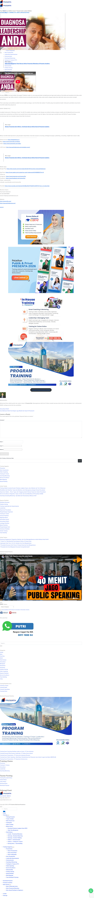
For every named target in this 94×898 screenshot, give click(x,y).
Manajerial (2, 663)
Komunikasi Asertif (4, 519)
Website (1, 449)
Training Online (3, 691)
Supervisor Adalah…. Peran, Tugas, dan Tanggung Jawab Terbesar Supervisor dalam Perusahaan (23, 492)
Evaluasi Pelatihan (4, 515)
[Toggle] (8, 815)
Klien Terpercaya (10, 820)
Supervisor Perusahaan (5, 510)
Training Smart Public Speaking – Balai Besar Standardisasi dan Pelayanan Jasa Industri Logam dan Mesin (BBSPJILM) (28, 757)
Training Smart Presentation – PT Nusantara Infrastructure (13, 759)
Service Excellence (4, 477)
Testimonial (9, 822)
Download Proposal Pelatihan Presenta (41, 390)
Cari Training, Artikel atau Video (7, 458)
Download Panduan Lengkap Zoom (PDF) (17, 828)
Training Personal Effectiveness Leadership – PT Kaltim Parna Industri (16, 753)
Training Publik (3, 687)
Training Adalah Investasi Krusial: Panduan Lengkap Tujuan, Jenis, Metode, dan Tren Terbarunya (22, 488)
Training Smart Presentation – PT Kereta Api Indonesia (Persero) (15, 755)
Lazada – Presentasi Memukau (15, 834)
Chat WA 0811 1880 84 (5, 796)
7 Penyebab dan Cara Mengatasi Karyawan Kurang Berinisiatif (15, 547)
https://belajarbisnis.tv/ (14, 139)
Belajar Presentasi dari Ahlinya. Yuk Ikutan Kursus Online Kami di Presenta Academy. (27, 126)
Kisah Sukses (3, 660)
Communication (8, 56)
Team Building (3, 532)
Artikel (1, 652)
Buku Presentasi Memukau (12, 888)
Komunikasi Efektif (4, 408)
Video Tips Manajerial (13, 830)
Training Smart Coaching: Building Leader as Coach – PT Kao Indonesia (16, 751)
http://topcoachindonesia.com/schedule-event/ (18, 147)
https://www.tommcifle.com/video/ (12, 143)
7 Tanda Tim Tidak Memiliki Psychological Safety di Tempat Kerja (15, 541)
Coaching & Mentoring (10, 58)
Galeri (1, 658)
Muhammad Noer (25, 12)
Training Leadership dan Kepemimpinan (9, 506)
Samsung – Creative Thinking (15, 837)
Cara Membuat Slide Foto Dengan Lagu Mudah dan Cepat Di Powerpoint (17, 410)
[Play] (1, 602)
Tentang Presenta (10, 817)
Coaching (2, 656)
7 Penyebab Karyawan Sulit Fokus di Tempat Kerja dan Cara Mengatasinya (18, 545)
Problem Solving (8, 67)
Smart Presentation (12, 850)
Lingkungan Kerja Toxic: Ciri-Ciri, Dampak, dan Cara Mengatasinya (15, 543)
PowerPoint (2, 665)
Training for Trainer (4, 473)
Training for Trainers (5, 765)
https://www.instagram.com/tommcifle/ (16, 176)
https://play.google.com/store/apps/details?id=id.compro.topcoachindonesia (26, 168)
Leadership (2, 508)
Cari (80, 460)
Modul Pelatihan (4, 525)
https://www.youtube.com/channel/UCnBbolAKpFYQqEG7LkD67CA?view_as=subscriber (27, 186)
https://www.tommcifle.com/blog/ (11, 141)
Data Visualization (9, 52)
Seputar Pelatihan (4, 673)
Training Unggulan (7, 846)
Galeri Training (9, 824)
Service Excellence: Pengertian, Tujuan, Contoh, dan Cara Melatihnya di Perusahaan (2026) (21, 493)
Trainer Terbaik (10, 818)
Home (4, 813)
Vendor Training (3, 530)
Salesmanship (9, 869)
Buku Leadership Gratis (12, 886)
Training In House (4, 685)
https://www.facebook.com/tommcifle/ (15, 178)
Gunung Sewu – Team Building (15, 843)
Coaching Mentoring (5, 475)
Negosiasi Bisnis (4, 517)
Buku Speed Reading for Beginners (14, 890)
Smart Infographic (10, 50)
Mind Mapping (8, 71)
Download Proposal (4, 785)
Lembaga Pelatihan (4, 523)
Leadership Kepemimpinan (11, 54)
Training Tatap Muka (5, 689)
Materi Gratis (9, 826)
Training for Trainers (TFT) (12, 864)
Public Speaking (4, 472)
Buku (1, 654)
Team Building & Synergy (12, 877)
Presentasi (2, 468)
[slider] (15, 609)
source (2, 207)
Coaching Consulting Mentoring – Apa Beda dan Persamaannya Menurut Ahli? (18, 495)
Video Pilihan (3, 781)
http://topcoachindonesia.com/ (8, 203)
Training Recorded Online (6, 777)
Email (1, 445)
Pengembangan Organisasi (6, 511)
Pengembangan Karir (5, 527)
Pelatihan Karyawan (4, 502)
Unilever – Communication (14, 839)
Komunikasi (2, 661)
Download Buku (3, 783)
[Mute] (1, 610)
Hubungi (5, 895)
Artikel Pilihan (3, 779)
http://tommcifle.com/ (5, 201)
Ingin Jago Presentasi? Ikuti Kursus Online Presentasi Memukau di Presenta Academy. (27, 63)
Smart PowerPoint (12, 852)
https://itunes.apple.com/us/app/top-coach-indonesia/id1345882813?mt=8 (25, 172)
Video (1, 678)
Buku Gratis (6, 884)
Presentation (9, 848)
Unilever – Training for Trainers (15, 841)
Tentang (5, 815)
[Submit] (1, 645)
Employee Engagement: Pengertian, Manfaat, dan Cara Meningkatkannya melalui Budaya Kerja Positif (24, 539)
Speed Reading (8, 69)
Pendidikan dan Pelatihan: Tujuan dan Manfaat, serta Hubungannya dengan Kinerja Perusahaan (22, 490)
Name (1, 441)
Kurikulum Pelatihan (5, 529)
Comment (2, 420)
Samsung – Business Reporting (15, 835)
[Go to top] (1, 806)
